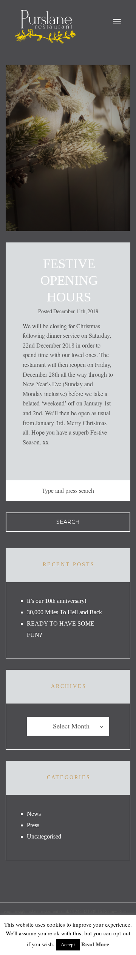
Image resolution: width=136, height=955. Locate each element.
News (34, 814)
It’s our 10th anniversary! (57, 601)
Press (33, 825)
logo (45, 26)
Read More (95, 944)
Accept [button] (68, 944)
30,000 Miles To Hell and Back (64, 612)
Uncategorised (44, 836)
